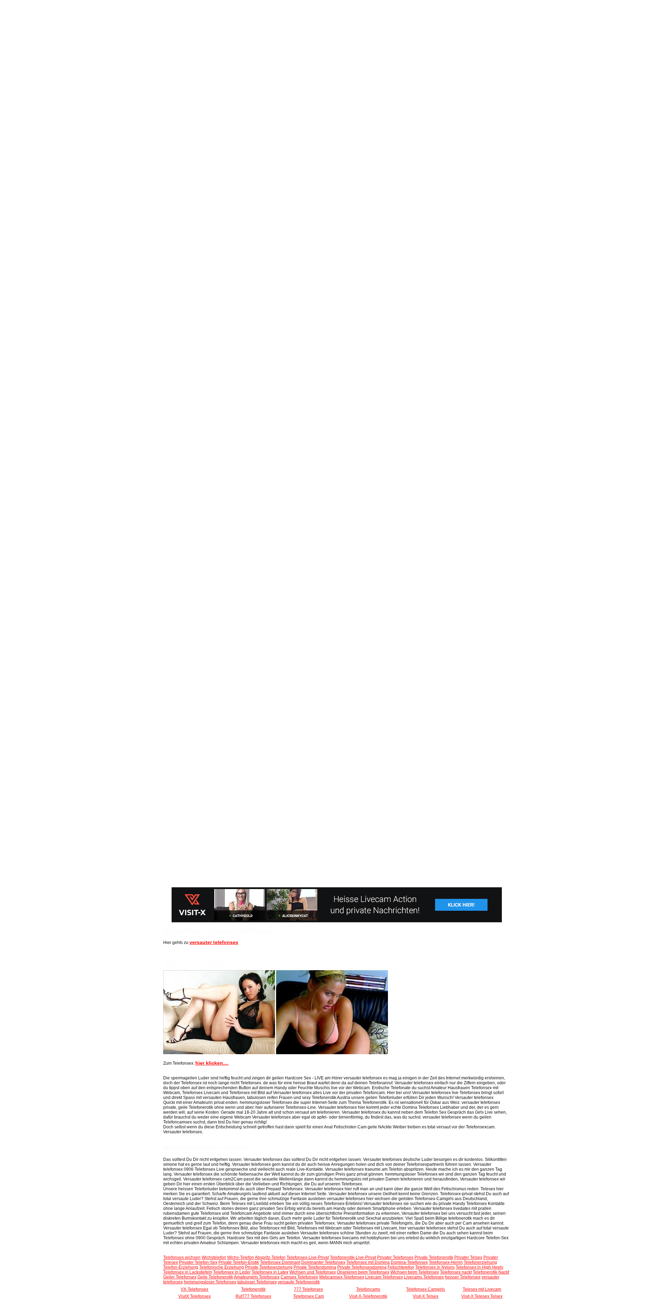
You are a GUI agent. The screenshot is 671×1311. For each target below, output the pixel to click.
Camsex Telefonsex (299, 1277)
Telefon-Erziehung (180, 1267)
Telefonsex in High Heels (479, 1267)
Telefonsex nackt (456, 1272)
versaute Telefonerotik (299, 1282)
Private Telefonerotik (433, 1257)
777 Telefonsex (308, 1289)
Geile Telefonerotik (215, 1277)
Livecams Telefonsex (424, 1277)
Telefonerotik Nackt (491, 1272)
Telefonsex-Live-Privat (308, 1257)
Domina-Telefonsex (409, 1262)
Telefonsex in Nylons (435, 1267)
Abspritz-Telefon (270, 1257)
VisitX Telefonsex (194, 1296)
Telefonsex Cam (308, 1296)
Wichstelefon (214, 1257)
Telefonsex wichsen (182, 1257)
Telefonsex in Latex (270, 1272)
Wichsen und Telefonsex (312, 1272)
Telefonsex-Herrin (446, 1262)
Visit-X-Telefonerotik (368, 1296)
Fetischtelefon (401, 1267)
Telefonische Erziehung (221, 1267)
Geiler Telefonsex (179, 1277)
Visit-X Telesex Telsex (482, 1296)
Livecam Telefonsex (384, 1277)
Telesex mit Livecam (482, 1289)
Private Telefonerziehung (269, 1267)
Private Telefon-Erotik (238, 1262)
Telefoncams (368, 1289)
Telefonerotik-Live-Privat (353, 1257)
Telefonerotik (253, 1289)
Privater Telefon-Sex (198, 1262)
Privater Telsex (468, 1257)
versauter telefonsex (213, 942)
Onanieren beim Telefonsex (363, 1272)
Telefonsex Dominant (280, 1262)
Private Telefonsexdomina (362, 1267)
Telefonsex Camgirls (425, 1289)
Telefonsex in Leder (232, 1272)
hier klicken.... (212, 1063)
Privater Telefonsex (395, 1257)
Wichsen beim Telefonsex (414, 1272)
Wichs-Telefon (240, 1257)
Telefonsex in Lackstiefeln (187, 1272)
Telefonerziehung (480, 1262)
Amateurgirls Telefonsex (257, 1277)
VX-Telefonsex (194, 1289)
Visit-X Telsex (425, 1296)
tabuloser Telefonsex (257, 1282)
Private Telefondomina (315, 1267)
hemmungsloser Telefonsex (210, 1282)
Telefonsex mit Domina (368, 1262)
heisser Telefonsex (463, 1277)
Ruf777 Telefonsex (253, 1296)
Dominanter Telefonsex (323, 1262)
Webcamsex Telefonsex (341, 1277)
